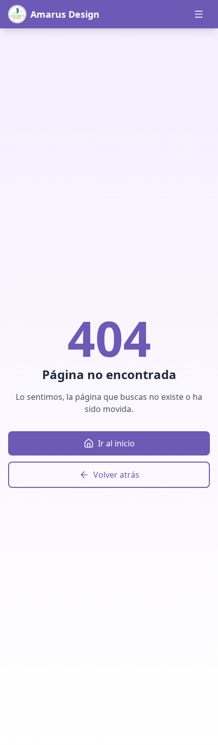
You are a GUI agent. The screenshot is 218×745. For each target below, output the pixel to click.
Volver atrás (116, 474)
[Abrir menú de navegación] (199, 14)
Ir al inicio (116, 443)
